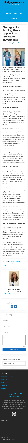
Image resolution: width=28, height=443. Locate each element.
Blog (2, 382)
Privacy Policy (4, 379)
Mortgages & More (14, 2)
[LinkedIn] (12, 306)
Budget (12, 263)
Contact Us (4, 385)
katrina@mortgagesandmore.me (14, 293)
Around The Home (14, 261)
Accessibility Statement (7, 376)
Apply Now (4, 388)
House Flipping (19, 263)
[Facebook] (15, 306)
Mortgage (5, 265)
